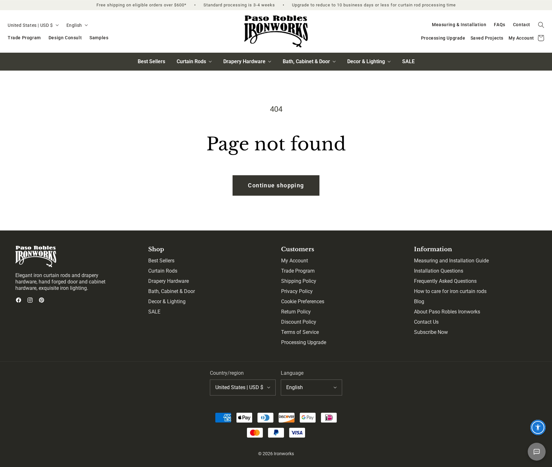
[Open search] (541, 25)
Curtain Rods (162, 271)
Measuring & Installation (459, 24)
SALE (408, 61)
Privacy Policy (297, 291)
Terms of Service (300, 332)
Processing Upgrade (443, 38)
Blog (419, 301)
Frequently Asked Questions (445, 281)
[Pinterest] (41, 300)
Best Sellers (151, 61)
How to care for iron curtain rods (450, 291)
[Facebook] (18, 300)
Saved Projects (487, 38)
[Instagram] (30, 300)
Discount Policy (298, 322)
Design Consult (65, 37)
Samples (98, 37)
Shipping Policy (298, 281)
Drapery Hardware (168, 281)
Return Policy (296, 312)
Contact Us (426, 322)
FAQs (499, 24)
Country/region (227, 373)
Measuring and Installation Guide (451, 261)
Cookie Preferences (302, 301)
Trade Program (24, 37)
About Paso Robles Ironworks (447, 312)
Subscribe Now (431, 332)
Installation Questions (438, 271)
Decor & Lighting (167, 301)
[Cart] (541, 38)
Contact (521, 24)
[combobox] (33, 25)
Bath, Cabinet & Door (171, 291)
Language (292, 373)
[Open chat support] (537, 452)
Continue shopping (276, 185)
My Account (521, 38)
